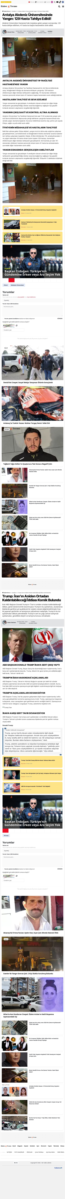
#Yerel (6, 285)
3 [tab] (17, 280)
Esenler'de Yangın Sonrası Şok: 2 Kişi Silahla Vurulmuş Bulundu (45, 486)
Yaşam (50, 1146)
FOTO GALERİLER (19, 1152)
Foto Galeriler (40, 2)
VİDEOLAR (29, 1152)
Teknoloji (56, 1146)
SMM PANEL (60, 1152)
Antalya (50, 31)
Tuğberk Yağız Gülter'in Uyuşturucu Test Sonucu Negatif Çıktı (27, 464)
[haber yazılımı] (58, 1168)
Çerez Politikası (39, 1152)
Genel (14, 1146)
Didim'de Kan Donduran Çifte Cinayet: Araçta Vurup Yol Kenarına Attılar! (45, 1103)
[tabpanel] (32, 261)
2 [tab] (11, 280)
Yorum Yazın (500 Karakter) (10, 303)
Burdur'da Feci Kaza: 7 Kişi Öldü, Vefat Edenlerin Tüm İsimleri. (44, 1118)
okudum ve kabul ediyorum (19, 318)
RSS (16, 1163)
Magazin (19, 1146)
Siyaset (26, 1146)
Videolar (32, 2)
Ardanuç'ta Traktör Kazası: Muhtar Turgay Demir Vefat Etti (26, 423)
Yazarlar (48, 2)
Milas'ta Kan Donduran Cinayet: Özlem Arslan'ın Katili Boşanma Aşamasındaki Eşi (44, 502)
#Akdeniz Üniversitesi (17, 285)
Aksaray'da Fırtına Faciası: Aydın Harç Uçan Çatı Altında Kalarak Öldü (45, 470)
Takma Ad (5, 295)
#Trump (6, 835)
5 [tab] (29, 280)
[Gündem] (32, 444)
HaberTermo (7, 11)
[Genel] (32, 363)
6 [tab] (35, 280)
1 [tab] (5, 280)
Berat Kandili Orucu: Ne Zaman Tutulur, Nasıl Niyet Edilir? (44, 566)
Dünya (62, 1146)
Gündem (14, 11)
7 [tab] (41, 280)
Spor (38, 1146)
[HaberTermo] (6, 1146)
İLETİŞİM (9, 1152)
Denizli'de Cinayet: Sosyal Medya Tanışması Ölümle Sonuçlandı (28, 382)
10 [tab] (59, 280)
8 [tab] (47, 280)
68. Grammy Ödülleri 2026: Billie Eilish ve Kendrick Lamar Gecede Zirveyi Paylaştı (43, 534)
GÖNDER (59, 318)
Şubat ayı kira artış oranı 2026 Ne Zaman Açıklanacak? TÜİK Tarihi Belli (45, 518)
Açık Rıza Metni (50, 1152)
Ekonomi (43, 1146)
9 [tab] (53, 280)
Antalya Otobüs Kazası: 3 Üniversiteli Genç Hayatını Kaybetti (44, 1087)
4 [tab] (23, 280)
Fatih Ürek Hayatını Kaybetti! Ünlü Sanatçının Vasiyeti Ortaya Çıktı (45, 550)
